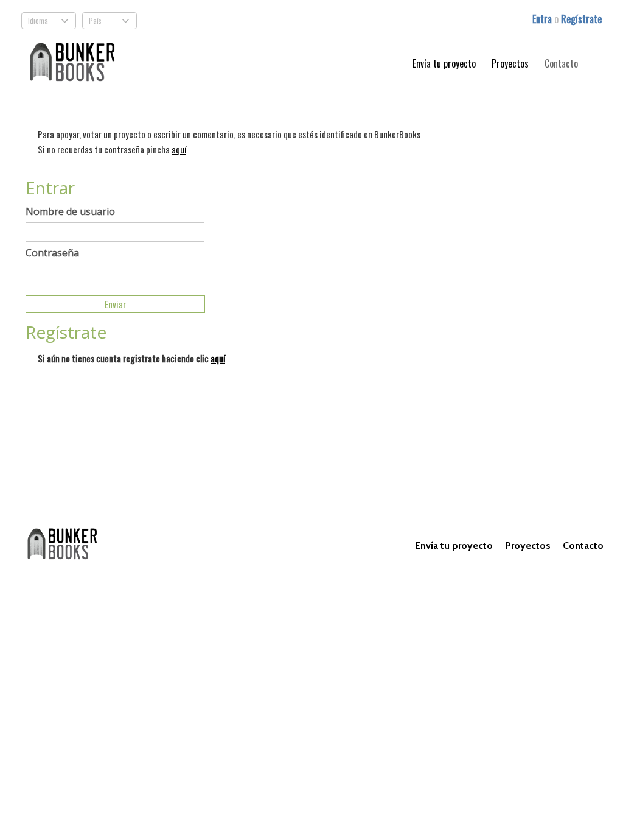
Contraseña (52, 253)
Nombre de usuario (70, 211)
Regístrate (581, 19)
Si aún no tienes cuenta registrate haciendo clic (131, 358)
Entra (543, 19)
